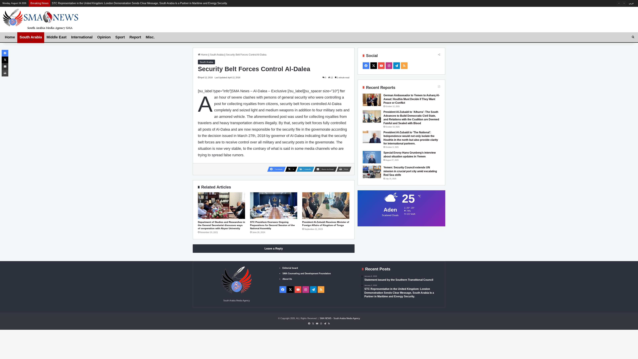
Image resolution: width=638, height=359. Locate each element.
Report (135, 37)
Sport (120, 37)
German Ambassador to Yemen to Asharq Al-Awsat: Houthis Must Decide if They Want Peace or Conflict (411, 99)
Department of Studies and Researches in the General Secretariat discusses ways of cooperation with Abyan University (221, 225)
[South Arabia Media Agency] (40, 19)
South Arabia (31, 37)
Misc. (150, 37)
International (82, 37)
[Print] (5, 73)
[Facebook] (5, 53)
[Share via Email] (5, 66)
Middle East (56, 37)
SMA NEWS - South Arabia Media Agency (340, 318)
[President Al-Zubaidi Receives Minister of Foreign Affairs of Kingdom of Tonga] (325, 205)
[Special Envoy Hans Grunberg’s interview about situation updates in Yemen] (372, 157)
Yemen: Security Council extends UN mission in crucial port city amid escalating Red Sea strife (410, 171)
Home (10, 37)
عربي (631, 3)
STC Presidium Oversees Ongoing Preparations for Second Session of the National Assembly (272, 225)
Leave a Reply (274, 248)
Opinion (104, 37)
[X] (5, 60)
